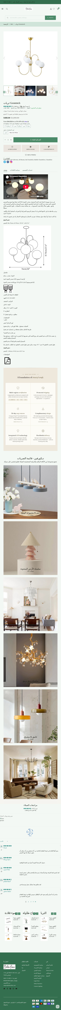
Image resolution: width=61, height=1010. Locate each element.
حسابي (48, 967)
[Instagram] (13, 988)
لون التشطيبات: (8, 130)
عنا (22, 967)
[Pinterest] (10, 988)
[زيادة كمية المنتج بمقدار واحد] (11, 139)
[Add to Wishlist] (7, 919)
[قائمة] (2, 9)
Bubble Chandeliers (39, 159)
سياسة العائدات (15, 170)
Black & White (14, 132)
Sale (8, 108)
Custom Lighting (38, 986)
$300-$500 (6, 159)
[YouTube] (16, 988)
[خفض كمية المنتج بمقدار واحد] (5, 139)
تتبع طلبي (48, 973)
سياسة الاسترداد (38, 967)
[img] (7, 846)
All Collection (14, 159)
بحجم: (16, 123)
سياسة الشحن (37, 970)
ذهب (5, 132)
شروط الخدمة (37, 973)
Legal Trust (36, 981)
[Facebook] (7, 988)
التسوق (48, 975)
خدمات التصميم (27, 170)
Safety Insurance (38, 983)
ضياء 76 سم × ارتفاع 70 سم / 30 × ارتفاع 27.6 (17, 126)
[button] (7, 9)
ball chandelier (29, 159)
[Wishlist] (53, 8)
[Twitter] (4, 988)
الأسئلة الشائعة (25, 965)
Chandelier (49, 159)
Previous (4, 92)
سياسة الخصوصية (38, 965)
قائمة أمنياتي (49, 965)
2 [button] (28, 901)
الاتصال (23, 970)
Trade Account (49, 970)
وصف (5, 170)
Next (57, 92)
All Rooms (22, 159)
